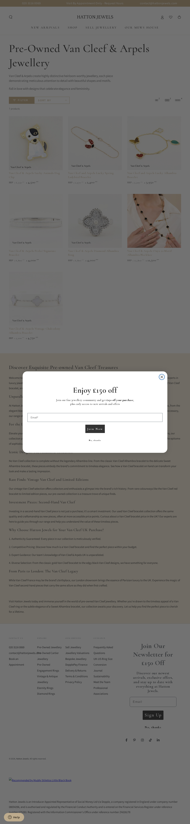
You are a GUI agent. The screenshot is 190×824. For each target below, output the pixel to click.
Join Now (95, 429)
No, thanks (95, 440)
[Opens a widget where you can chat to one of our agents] (14, 817)
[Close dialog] (162, 377)
